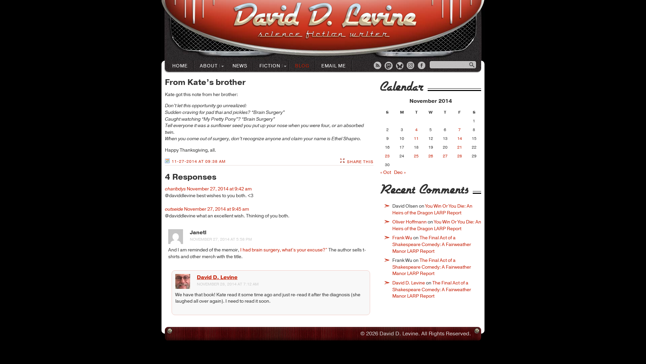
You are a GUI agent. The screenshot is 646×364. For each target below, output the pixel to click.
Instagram (411, 66)
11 (416, 138)
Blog (302, 66)
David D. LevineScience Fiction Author (325, 21)
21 (459, 147)
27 (445, 156)
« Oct (385, 172)
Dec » (400, 172)
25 (416, 156)
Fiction (267, 66)
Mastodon (389, 66)
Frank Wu (402, 238)
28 (459, 156)
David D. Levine (217, 277)
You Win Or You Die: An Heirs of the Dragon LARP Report (432, 209)
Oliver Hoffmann (409, 222)
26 (430, 156)
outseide (174, 209)
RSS (377, 66)
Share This (360, 162)
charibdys (175, 189)
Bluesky (400, 66)
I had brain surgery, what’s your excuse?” (283, 250)
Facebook (422, 66)
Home (180, 66)
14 (459, 138)
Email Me (333, 66)
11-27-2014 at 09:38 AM (199, 161)
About (206, 66)
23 (387, 156)
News (239, 66)
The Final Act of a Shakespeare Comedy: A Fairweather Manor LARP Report (431, 244)
